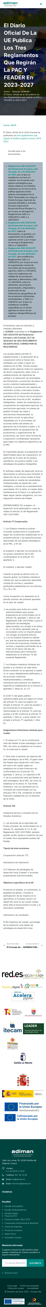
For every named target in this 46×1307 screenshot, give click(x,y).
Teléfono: (16, 1175)
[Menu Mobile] (41, 4)
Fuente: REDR (9, 125)
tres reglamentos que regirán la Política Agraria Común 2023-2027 (22, 138)
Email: (15, 1179)
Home (7, 91)
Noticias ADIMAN (20, 91)
